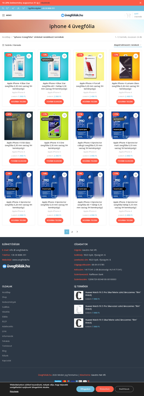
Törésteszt (7, 346)
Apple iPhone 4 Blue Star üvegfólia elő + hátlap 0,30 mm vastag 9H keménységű (54, 86)
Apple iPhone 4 (18, 92)
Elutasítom (105, 389)
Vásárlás (6, 311)
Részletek (14, 391)
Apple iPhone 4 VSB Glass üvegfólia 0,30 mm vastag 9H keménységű (18, 145)
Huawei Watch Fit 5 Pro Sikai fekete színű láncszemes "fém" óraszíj (113, 293)
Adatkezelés (7, 326)
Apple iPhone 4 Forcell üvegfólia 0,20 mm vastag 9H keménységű (89, 86)
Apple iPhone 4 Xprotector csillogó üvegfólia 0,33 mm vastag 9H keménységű (89, 145)
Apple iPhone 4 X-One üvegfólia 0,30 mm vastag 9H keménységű (54, 145)
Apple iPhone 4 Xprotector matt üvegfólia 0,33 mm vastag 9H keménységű (125, 145)
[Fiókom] (18, 8)
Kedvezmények (9, 302)
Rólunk (5, 355)
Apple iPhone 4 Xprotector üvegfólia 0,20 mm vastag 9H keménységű (18, 205)
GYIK (4, 331)
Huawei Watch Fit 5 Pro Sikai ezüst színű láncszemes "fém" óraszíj (112, 307)
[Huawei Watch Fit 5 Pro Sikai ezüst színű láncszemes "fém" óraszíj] (78, 309)
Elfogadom (85, 389)
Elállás (5, 316)
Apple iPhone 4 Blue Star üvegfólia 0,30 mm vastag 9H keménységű (18, 86)
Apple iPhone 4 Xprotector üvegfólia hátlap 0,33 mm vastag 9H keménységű (125, 205)
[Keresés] (3, 8)
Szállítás (5, 307)
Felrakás (6, 341)
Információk (7, 336)
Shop (4, 297)
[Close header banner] (140, 3)
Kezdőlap (6, 37)
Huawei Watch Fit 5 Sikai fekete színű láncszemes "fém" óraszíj (111, 321)
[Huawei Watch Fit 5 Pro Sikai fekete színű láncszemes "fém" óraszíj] (78, 295)
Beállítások (124, 389)
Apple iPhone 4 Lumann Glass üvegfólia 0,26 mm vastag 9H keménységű (125, 86)
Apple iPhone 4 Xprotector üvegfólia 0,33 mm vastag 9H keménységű (54, 205)
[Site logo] (72, 15)
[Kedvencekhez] (28, 56)
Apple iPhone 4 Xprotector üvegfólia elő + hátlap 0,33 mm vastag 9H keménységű (90, 205)
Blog (4, 350)
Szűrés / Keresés (13, 45)
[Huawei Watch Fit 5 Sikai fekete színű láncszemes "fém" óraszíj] (78, 323)
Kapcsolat (6, 360)
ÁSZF (4, 321)
